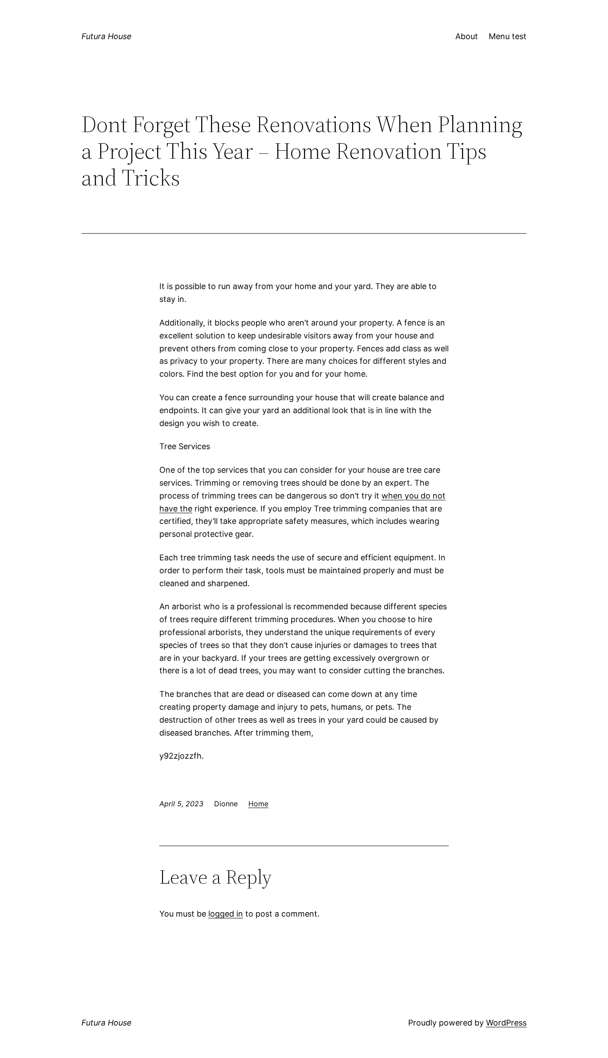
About (466, 36)
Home (258, 803)
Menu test (508, 36)
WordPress (506, 1022)
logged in (225, 913)
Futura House (106, 36)
